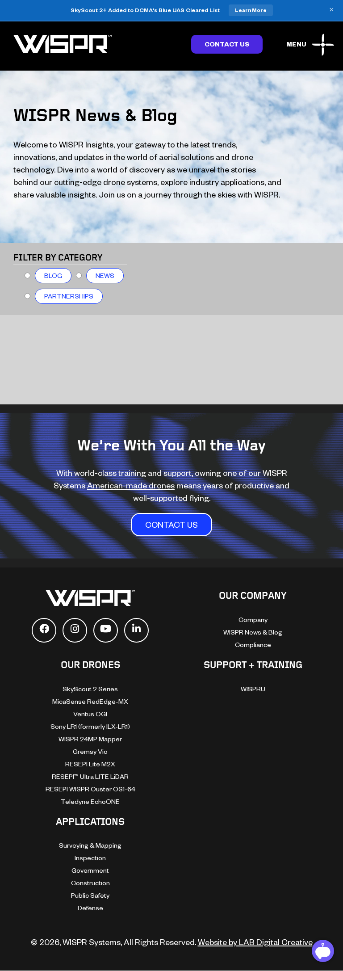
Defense (90, 908)
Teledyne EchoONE (90, 801)
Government (90, 870)
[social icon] (44, 630)
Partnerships (68, 296)
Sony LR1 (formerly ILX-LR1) (90, 726)
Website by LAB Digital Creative (255, 942)
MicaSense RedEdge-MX (90, 701)
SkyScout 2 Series (90, 689)
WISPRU (253, 689)
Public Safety (90, 895)
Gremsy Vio (90, 751)
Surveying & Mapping (90, 845)
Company (253, 619)
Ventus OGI (90, 714)
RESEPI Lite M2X (90, 764)
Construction (90, 883)
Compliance (253, 644)
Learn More (251, 10)
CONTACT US (171, 524)
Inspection (90, 857)
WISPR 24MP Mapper (90, 739)
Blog (53, 275)
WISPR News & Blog (252, 632)
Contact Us (227, 44)
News (105, 275)
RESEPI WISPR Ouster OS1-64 (90, 789)
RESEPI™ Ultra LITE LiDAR (90, 776)
